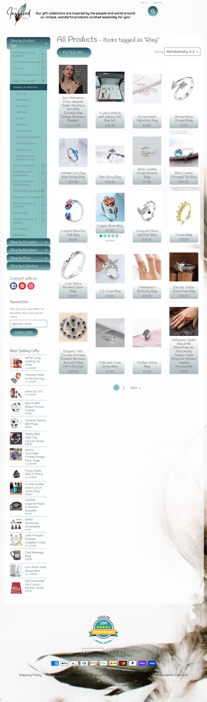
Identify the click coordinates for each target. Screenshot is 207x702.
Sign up (157, 2)
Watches (21, 124)
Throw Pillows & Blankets (30, 191)
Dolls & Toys (30, 213)
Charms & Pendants (28, 137)
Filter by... (74, 52)
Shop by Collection (24, 266)
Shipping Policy (30, 675)
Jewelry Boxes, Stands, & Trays (26, 157)
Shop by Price (30, 259)
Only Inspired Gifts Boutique (102, 685)
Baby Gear (19, 234)
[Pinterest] (22, 286)
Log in (143, 2)
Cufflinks (21, 112)
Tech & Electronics (30, 166)
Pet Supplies (20, 228)
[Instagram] (31, 286)
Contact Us (78, 675)
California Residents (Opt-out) (166, 675)
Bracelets (22, 106)
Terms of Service (127, 675)
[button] (109, 236)
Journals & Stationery (30, 62)
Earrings (21, 93)
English (91, 652)
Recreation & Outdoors (30, 197)
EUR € (114, 652)
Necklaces (22, 99)
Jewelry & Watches (30, 87)
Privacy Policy (100, 675)
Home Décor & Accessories (30, 173)
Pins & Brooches (26, 143)
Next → (135, 388)
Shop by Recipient (30, 251)
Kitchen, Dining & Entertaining (30, 183)
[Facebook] (13, 286)
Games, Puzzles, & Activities (30, 205)
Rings (19, 118)
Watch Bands (24, 130)
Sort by (159, 51)
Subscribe (24, 332)
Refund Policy (55, 675)
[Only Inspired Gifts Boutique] (18, 15)
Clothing (30, 68)
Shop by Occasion (30, 243)
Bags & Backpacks (30, 81)
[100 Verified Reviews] (103, 646)
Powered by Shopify (103, 688)
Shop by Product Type (30, 43)
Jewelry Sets (24, 149)
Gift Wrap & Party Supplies (30, 54)
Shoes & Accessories (30, 75)
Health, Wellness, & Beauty (30, 221)
